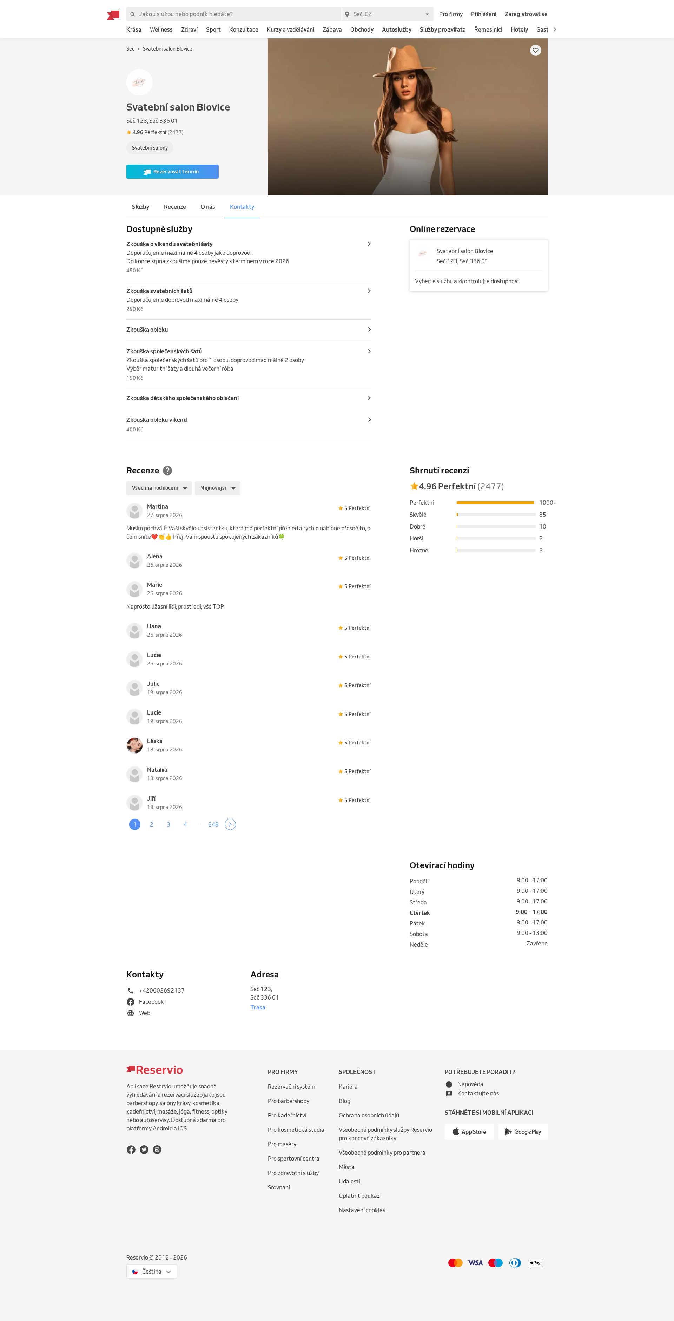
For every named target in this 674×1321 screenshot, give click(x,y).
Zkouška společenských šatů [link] (164, 351)
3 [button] (168, 824)
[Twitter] (144, 1149)
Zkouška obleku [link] (147, 329)
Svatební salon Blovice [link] (465, 250)
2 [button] (151, 824)
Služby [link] (140, 206)
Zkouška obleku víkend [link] (156, 419)
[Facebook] (131, 1149)
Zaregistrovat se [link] (526, 14)
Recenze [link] (175, 206)
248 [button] (213, 824)
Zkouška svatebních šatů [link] (159, 290)
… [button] (199, 822)
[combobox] (387, 14)
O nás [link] (208, 206)
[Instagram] (157, 1149)
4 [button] (185, 824)
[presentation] (195, 132)
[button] (555, 29)
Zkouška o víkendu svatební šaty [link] (169, 243)
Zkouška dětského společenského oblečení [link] (182, 397)
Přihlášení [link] (483, 14)
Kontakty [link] (242, 206)
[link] (133, 29)
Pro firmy (451, 14)
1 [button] (135, 824)
